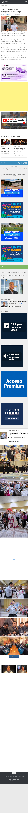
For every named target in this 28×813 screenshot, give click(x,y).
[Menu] (26, 2)
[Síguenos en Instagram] (21, 163)
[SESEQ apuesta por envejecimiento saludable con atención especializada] (8, 669)
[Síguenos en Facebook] (19, 163)
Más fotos (14, 656)
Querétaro (8, 5)
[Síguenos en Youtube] (26, 163)
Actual (2, 5)
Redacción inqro (7, 14)
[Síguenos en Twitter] (24, 163)
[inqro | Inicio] (11, 2)
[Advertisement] (14, 96)
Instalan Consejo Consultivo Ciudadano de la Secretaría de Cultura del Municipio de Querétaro (19, 150)
